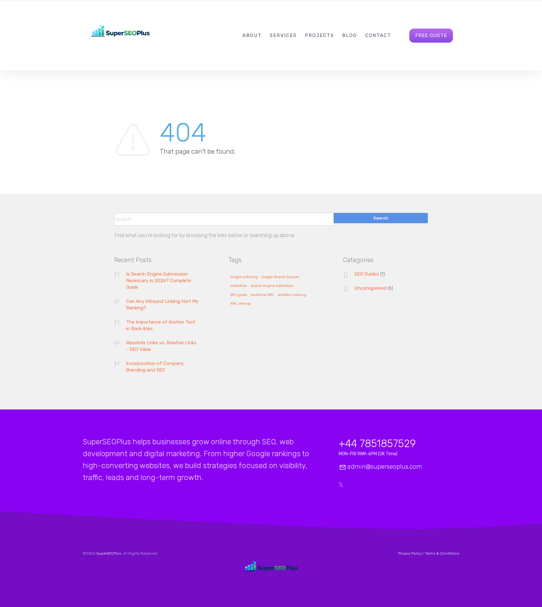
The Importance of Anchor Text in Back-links (160, 325)
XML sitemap (240, 304)
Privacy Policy (410, 553)
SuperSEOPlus (108, 553)
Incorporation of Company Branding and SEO (155, 367)
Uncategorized (370, 288)
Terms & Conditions (442, 553)
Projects (319, 35)
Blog (349, 35)
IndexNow (238, 286)
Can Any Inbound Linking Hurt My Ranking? (162, 304)
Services (283, 35)
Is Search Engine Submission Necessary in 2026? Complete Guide (158, 280)
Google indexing (244, 277)
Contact (378, 35)
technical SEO (262, 295)
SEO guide (238, 295)
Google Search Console (280, 277)
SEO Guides (366, 274)
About (252, 35)
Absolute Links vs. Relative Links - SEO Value (161, 346)
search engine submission (272, 286)
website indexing (292, 295)
